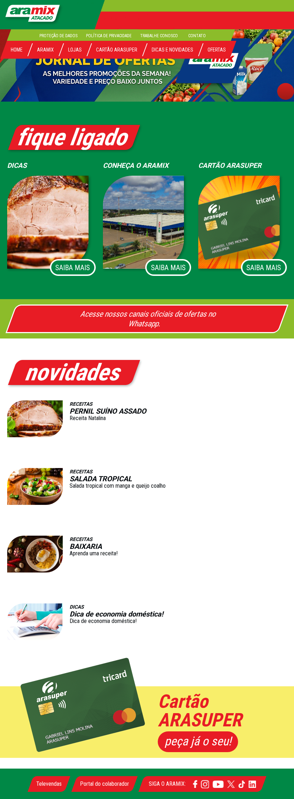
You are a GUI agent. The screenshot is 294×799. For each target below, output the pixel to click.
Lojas (75, 50)
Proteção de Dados (59, 35)
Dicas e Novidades (172, 50)
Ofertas (217, 50)
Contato (197, 35)
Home (17, 50)
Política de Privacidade (109, 35)
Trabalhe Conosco (159, 35)
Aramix (45, 50)
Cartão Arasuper (116, 50)
